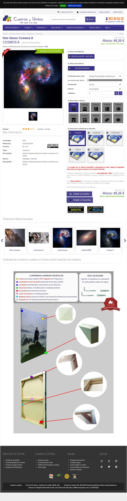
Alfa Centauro (15, 250)
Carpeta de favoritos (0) (88, 12)
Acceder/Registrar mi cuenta (15, 462)
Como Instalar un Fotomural (79, 467)
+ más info (33, 159)
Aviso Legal (42, 467)
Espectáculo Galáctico (62, 251)
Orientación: (72, 84)
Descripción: (7, 153)
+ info (46, 46)
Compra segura (75, 462)
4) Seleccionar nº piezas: (76, 101)
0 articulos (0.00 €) (66, 12)
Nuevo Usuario (104, 12)
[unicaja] (59, 476)
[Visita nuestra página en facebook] (109, 461)
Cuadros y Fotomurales (17, 34)
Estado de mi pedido (13, 460)
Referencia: (7, 143)
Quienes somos (43, 460)
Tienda (5, 34)
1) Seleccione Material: (76, 52)
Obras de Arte (55, 28)
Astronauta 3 (39, 250)
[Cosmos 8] (33, 120)
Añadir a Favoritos (82, 200)
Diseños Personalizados (75, 28)
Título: (5, 150)
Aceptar (63, 6)
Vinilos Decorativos (11, 28)
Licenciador (7, 140)
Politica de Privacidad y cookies (48, 465)
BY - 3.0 (25, 146)
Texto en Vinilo (94, 28)
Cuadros (27, 28)
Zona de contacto (76, 470)
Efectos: (71, 89)
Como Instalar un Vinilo (78, 465)
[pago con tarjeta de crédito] (51, 476)
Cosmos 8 (39, 34)
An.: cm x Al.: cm (76, 80)
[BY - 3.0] (52, 147)
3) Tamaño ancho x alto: (76, 76)
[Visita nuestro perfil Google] (101, 461)
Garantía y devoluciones (14, 467)
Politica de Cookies (74, 6)
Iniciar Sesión (117, 12)
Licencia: (6, 146)
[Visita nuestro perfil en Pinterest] (116, 461)
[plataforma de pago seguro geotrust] (75, 476)
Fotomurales (41, 28)
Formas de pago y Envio (14, 465)
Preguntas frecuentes (77, 460)
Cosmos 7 (110, 250)
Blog (107, 28)
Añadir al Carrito (81, 194)
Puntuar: (6, 129)
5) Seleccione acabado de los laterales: (82, 129)
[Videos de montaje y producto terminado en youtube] (101, 466)
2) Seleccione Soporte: (76, 63)
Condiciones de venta (45, 462)
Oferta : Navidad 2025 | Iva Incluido (112, 44)
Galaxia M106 (86, 250)
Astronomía (30, 34)
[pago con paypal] (67, 476)
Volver (121, 34)
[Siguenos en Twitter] (109, 466)
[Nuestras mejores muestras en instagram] (116, 466)
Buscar (91, 19)
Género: (5, 159)
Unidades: (71, 93)
